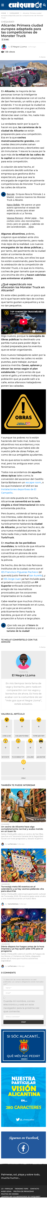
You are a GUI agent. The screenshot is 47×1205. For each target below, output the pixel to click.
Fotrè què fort (38, 736)
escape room (33, 482)
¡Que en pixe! (41, 757)
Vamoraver (5, 884)
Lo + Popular (7, 1189)
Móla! (23, 778)
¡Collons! (30, 757)
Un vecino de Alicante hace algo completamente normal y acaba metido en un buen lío (22, 829)
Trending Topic (21, 1189)
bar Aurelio (35, 575)
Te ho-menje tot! (18, 757)
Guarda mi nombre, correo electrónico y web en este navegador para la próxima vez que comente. (21, 1006)
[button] (2, 5)
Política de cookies (9, 1194)
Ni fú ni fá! (5, 757)
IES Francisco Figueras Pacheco (19, 572)
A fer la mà (7, 736)
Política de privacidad (23, 1191)
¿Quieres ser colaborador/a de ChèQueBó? (20, 1196)
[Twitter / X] (23, 1201)
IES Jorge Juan (12, 579)
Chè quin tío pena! (22, 736)
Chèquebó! (7, 22)
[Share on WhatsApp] (39, 1201)
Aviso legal (6, 1191)
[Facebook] (8, 1201)
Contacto (34, 1189)
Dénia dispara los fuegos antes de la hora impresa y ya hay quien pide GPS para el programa (22, 948)
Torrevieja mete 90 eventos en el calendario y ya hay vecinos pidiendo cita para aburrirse (22, 888)
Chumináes (5, 824)
